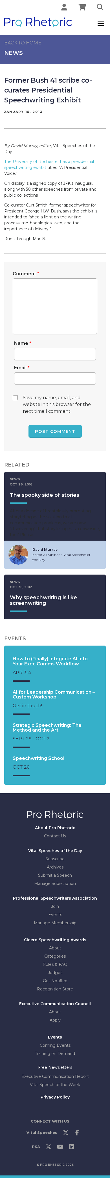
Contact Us (55, 836)
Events (55, 914)
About (55, 948)
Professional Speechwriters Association (55, 898)
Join (55, 906)
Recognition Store (55, 989)
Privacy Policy (55, 1096)
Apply (55, 1020)
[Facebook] (77, 1134)
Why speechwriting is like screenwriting (43, 600)
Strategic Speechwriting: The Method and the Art (47, 728)
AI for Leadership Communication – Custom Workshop (54, 694)
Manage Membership (55, 922)
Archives (55, 867)
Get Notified (55, 980)
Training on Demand (55, 1053)
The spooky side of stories (44, 495)
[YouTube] (60, 1148)
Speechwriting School (38, 758)
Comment (26, 273)
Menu (101, 23)
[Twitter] (65, 1134)
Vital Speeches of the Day (55, 850)
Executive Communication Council (55, 1003)
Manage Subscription (55, 883)
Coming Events (55, 1045)
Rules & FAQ (55, 964)
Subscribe (55, 858)
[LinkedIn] (71, 1148)
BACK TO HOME (22, 43)
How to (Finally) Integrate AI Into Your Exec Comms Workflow (50, 661)
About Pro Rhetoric (55, 827)
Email (22, 367)
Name (22, 343)
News (13, 53)
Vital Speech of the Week (55, 1084)
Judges (55, 972)
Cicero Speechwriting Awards (55, 939)
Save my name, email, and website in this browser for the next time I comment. (57, 404)
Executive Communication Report (55, 1076)
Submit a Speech (55, 875)
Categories (55, 956)
